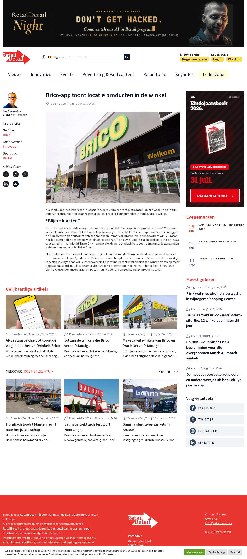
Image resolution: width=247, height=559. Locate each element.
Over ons (211, 519)
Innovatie (9, 146)
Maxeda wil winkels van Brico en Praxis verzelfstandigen (149, 343)
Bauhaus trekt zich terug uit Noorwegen (87, 427)
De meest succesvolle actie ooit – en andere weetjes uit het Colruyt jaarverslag (213, 379)
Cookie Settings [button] (217, 552)
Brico (6, 135)
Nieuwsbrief (190, 54)
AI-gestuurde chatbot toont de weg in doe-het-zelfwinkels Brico (33, 343)
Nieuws (15, 74)
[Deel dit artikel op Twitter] (25, 174)
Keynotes (184, 74)
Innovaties (41, 74)
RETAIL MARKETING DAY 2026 (217, 241)
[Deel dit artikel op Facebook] (6, 174)
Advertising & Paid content (108, 74)
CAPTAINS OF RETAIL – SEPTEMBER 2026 (221, 226)
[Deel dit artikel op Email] (16, 184)
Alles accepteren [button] (194, 552)
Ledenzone (219, 54)
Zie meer (166, 371)
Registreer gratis (194, 59)
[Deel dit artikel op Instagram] (16, 174)
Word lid (234, 59)
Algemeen (196, 287)
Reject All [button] (235, 552)
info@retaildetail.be (218, 523)
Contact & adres (215, 514)
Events (67, 74)
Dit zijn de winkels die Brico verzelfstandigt (86, 343)
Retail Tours (154, 74)
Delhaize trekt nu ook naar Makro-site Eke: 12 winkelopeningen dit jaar (214, 320)
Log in (217, 59)
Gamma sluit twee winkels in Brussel (146, 427)
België (7, 158)
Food (194, 309)
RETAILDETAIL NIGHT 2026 (216, 258)
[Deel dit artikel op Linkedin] (6, 184)
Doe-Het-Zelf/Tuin (62, 103)
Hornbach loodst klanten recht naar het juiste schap (31, 427)
